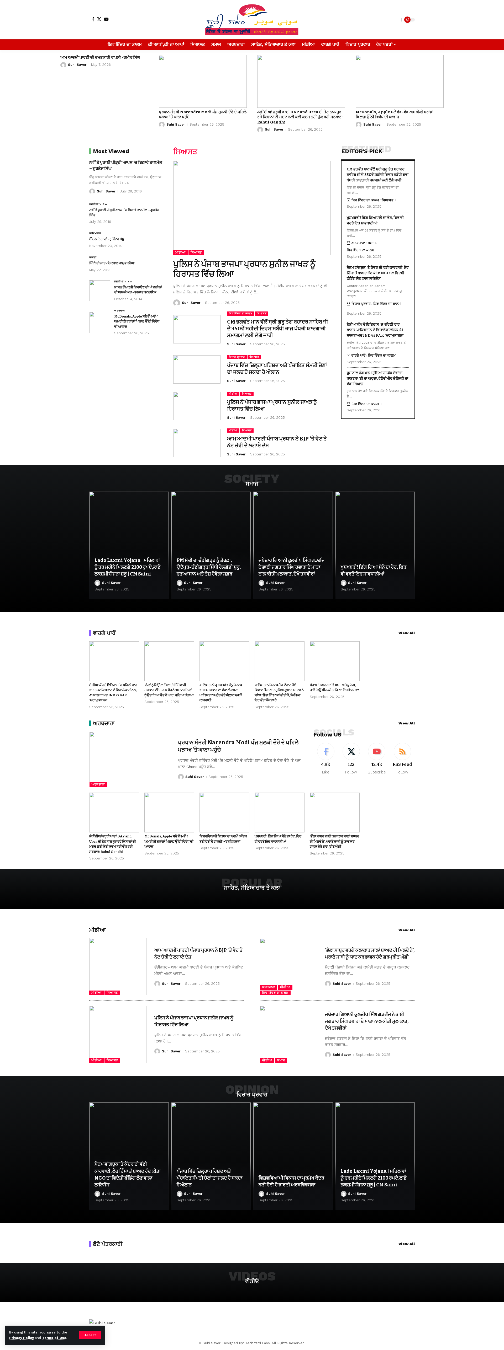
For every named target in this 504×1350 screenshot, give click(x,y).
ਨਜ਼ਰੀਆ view (98, 204)
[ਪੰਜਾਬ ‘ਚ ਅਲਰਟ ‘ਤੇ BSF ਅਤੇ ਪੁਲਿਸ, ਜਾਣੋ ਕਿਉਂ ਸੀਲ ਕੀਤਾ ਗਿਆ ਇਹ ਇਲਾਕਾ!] (335, 661)
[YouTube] (106, 19)
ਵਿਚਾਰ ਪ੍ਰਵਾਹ (237, 357)
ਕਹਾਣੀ (93, 257)
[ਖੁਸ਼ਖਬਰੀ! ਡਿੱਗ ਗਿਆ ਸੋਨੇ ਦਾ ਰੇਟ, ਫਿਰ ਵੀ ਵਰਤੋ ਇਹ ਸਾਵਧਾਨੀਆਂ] (375, 545)
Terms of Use (54, 1338)
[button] (90, 1335)
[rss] (402, 759)
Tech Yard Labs (257, 1343)
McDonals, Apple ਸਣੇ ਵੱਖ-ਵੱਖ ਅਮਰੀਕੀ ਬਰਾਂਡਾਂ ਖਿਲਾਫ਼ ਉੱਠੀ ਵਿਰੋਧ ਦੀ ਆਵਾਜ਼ (394, 115)
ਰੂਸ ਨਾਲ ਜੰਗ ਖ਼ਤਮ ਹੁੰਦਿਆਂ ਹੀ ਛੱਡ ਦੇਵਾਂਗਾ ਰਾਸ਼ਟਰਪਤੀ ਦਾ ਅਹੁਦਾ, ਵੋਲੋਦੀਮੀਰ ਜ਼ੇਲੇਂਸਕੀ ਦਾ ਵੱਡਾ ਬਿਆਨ (377, 378)
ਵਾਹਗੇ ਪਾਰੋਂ (358, 355)
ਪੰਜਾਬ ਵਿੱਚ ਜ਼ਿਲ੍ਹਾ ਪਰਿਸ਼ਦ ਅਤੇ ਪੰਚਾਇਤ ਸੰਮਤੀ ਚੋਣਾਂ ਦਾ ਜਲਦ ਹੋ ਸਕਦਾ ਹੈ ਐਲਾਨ (277, 368)
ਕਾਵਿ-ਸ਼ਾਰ (95, 233)
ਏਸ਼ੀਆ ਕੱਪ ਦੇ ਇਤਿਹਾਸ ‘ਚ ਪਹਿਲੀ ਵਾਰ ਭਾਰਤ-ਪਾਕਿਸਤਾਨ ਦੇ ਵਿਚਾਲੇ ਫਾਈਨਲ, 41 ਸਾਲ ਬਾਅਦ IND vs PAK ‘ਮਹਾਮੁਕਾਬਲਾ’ (375, 330)
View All (406, 633)
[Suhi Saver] (252, 19)
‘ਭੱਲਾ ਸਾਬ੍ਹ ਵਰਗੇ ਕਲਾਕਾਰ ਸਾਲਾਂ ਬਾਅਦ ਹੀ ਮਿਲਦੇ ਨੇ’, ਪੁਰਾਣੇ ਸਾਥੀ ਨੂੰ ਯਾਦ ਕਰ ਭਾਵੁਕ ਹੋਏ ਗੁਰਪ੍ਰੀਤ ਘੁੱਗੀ (334, 841)
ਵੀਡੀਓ (252, 1281)
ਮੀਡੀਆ (180, 252)
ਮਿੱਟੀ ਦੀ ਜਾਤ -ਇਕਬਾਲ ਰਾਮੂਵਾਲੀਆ (112, 263)
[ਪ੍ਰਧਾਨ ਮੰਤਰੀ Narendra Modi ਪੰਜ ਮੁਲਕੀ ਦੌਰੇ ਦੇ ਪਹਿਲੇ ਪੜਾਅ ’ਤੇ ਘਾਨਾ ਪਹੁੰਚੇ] (203, 81)
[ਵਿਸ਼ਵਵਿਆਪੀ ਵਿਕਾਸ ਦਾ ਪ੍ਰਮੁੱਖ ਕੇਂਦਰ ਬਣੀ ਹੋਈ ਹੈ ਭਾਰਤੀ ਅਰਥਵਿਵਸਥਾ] (224, 812)
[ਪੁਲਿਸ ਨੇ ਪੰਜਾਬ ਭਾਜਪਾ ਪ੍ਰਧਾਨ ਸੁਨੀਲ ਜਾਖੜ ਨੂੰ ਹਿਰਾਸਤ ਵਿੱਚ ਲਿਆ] (252, 208)
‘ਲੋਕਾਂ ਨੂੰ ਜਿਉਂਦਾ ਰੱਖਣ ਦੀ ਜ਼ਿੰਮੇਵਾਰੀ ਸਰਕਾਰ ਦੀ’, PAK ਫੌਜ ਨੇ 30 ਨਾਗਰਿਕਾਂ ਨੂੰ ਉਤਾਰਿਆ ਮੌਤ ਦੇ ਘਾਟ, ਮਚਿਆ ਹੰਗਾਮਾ (169, 690)
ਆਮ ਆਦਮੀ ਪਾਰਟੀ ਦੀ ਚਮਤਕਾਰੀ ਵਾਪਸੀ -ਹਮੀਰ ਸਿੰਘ (100, 57)
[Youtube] (377, 759)
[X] (99, 19)
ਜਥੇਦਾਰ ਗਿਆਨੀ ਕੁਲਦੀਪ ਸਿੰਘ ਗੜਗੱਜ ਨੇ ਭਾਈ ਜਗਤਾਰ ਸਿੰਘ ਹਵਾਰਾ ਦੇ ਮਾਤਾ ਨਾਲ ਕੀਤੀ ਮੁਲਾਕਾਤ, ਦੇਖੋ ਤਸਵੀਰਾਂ (292, 567)
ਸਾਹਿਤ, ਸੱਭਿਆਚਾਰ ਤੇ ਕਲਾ (252, 887)
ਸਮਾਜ (372, 243)
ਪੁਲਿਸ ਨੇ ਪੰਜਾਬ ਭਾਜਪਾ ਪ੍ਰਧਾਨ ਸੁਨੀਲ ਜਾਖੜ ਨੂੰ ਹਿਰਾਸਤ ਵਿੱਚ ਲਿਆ (244, 269)
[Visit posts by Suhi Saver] (63, 65)
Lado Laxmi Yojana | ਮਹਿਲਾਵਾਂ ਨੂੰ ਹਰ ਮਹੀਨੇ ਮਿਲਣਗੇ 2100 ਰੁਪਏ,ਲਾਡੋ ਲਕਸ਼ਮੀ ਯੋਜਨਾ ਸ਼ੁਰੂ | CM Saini (127, 567)
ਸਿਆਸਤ (196, 252)
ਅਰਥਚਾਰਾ (120, 310)
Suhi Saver (77, 65)
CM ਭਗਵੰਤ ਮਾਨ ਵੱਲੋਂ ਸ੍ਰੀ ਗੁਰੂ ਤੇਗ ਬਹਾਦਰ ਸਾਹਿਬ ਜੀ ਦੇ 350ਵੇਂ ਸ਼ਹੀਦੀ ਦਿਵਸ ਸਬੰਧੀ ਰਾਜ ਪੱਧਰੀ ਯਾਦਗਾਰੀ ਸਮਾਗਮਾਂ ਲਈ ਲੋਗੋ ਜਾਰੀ (277, 328)
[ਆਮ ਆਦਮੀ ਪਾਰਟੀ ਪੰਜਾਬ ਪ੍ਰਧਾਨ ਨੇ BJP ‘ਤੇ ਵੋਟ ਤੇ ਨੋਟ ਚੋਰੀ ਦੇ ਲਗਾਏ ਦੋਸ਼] (196, 443)
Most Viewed (111, 151)
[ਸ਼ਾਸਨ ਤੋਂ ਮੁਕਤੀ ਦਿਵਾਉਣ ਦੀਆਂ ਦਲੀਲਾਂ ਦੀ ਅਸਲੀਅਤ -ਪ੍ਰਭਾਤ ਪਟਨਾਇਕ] (99, 290)
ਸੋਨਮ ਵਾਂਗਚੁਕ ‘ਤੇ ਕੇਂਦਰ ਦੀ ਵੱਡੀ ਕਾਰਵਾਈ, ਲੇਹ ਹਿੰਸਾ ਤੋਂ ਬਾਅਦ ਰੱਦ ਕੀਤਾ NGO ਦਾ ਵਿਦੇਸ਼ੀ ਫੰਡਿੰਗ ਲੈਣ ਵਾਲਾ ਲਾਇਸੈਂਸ (378, 273)
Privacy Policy (21, 1338)
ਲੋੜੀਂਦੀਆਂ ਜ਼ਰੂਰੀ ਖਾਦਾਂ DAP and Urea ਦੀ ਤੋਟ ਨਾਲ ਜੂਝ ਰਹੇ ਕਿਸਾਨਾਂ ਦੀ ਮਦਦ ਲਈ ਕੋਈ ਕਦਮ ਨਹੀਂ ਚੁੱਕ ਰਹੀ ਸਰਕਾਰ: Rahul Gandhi (300, 117)
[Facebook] (93, 19)
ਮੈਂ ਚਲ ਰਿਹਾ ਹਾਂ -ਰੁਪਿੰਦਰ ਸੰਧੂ (106, 239)
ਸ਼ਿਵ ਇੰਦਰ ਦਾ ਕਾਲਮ (240, 313)
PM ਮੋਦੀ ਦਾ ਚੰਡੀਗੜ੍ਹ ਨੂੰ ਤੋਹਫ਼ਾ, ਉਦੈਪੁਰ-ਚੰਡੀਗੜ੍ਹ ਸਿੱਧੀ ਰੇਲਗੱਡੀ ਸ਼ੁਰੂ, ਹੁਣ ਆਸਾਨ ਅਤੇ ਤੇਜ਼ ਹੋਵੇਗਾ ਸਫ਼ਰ (209, 567)
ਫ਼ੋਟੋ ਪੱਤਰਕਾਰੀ (107, 1244)
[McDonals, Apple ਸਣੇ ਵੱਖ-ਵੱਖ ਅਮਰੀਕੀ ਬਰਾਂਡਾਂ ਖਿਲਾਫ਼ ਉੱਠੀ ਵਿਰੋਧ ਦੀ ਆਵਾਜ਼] (400, 81)
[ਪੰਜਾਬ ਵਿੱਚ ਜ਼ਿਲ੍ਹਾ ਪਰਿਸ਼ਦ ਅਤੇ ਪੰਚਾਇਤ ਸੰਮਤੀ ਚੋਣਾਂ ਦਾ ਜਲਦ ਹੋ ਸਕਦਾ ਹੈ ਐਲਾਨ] (196, 369)
